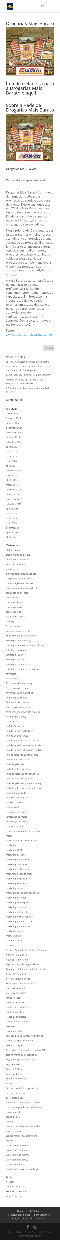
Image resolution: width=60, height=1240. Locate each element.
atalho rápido (13, 549)
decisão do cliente (15, 616)
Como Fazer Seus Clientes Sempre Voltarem (28, 374)
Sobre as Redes (14, 1073)
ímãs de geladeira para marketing (23, 783)
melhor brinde (13, 935)
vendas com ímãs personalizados (23, 1126)
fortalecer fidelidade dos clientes (23, 711)
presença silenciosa (16, 992)
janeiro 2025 (12, 422)
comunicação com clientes (19, 583)
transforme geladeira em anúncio (23, 1107)
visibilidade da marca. (17, 1154)
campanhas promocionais (19, 578)
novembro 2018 (14, 499)
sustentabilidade (14, 1097)
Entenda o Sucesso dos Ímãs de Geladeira (27, 361)
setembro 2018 (13, 504)
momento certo (14, 940)
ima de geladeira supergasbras (22, 754)
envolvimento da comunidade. (21, 635)
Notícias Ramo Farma (17, 959)
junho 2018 (12, 518)
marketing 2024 (14, 850)
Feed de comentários (17, 1191)
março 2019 (12, 484)
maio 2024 (11, 461)
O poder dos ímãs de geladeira (22, 964)
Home (20, 1211)
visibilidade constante (17, 1145)
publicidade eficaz (15, 1011)
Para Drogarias (42, 1214)
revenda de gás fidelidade (19, 1040)
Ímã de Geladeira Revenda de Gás (23, 745)
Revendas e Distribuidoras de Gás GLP (25, 1050)
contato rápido (13, 611)
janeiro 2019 (12, 494)
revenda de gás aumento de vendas (24, 1035)
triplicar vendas (14, 1112)
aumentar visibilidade (17, 559)
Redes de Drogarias (16, 1016)
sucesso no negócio (16, 1093)
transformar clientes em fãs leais (23, 1102)
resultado (11, 1026)
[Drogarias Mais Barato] (6, 99)
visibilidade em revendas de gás (22, 1169)
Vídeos (9, 1140)
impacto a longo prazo (17, 797)
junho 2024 (12, 456)
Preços (15, 1218)
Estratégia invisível (15, 654)
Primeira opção (14, 997)
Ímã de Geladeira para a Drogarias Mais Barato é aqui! (30, 88)
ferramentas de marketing (19, 692)
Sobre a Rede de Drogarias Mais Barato (30, 107)
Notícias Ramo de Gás (17, 954)
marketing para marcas (18, 926)
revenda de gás (14, 1030)
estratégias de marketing (19, 664)
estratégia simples (15, 659)
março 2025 (12, 413)
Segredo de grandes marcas (20, 1059)
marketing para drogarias (19, 921)
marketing (11, 845)
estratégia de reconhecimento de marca (26, 645)
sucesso (10, 1083)
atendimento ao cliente (18, 554)
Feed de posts (13, 1186)
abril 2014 (11, 537)
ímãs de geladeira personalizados (23, 788)
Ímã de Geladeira (15, 726)
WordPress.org (13, 1196)
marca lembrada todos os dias (21, 840)
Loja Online (34, 1211)
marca (9, 835)
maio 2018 (11, 523)
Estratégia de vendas (17, 650)
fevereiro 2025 (13, 418)
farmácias (11, 673)
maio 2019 (11, 475)
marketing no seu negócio (19, 916)
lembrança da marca (16, 816)
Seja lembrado (13, 1064)
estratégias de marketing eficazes (23, 669)
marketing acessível (16, 854)
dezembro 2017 (14, 527)
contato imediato (14, 602)
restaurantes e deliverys (18, 1021)
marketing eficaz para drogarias (22, 892)
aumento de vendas (16, 564)
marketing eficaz (14, 888)
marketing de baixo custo (19, 869)
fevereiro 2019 (13, 489)
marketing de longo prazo (19, 873)
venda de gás (13, 1116)
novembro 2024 (14, 432)
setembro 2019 (13, 470)
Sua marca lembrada (17, 1078)
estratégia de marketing (18, 640)
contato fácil (12, 597)
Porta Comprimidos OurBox (20, 983)
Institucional (12, 807)
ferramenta (12, 678)
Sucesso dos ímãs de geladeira (22, 1088)
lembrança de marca (16, 821)
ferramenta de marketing (19, 683)
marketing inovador (16, 907)
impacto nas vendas (16, 802)
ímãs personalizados (16, 792)
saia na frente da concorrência (22, 1054)
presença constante (16, 988)
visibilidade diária (15, 1164)
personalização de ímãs (18, 978)
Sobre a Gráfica (14, 1069)
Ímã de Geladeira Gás (17, 735)
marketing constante (16, 864)
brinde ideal (12, 568)
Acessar (10, 1181)
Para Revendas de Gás (18, 1214)
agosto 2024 (12, 446)
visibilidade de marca (17, 1159)
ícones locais (12, 721)
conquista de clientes (17, 592)
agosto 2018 (12, 508)
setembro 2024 (13, 442)
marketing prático (15, 931)
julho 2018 (11, 513)
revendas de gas (14, 1045)
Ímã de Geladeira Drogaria (19, 730)
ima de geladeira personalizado (22, 740)
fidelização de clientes (17, 702)
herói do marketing (16, 716)
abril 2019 (11, 480)
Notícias (10, 945)
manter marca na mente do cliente (24, 831)
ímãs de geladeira (15, 764)
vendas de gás (13, 1131)
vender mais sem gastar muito (21, 1135)
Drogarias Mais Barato (21, 169)
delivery (10, 621)
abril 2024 (11, 465)
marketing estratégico (17, 902)
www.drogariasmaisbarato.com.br (29, 334)
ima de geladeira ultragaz (19, 759)
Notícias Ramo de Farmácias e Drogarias (27, 950)
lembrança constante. (17, 811)
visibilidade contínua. (17, 1150)
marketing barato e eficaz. (19, 859)
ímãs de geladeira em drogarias (22, 773)
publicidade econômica (18, 1007)
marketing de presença (18, 878)
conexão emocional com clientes (22, 588)
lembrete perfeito (15, 826)
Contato (27, 1218)
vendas (9, 1121)
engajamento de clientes (18, 631)
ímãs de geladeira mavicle (19, 778)
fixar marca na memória (18, 707)
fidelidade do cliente (16, 697)
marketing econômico (17, 883)
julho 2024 (11, 451)
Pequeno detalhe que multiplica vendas (26, 969)
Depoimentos (13, 626)
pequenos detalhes (16, 973)
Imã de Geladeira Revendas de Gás (24, 749)
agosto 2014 (12, 532)
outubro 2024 (13, 437)
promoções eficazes (16, 1002)
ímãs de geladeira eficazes (19, 769)
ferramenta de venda (17, 688)
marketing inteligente (17, 912)
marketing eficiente (16, 897)
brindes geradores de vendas (21, 573)
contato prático (14, 607)
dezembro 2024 (14, 427)
